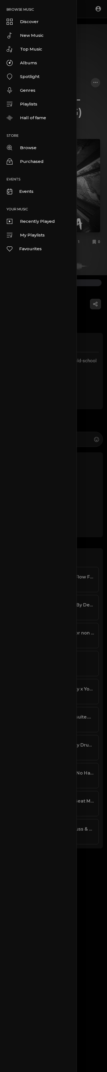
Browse (28, 147)
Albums (28, 62)
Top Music (31, 49)
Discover (29, 21)
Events (26, 191)
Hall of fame (33, 117)
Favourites (30, 248)
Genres (27, 90)
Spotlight (30, 76)
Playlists (28, 104)
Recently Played (37, 221)
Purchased (32, 161)
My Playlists (32, 235)
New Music (32, 35)
